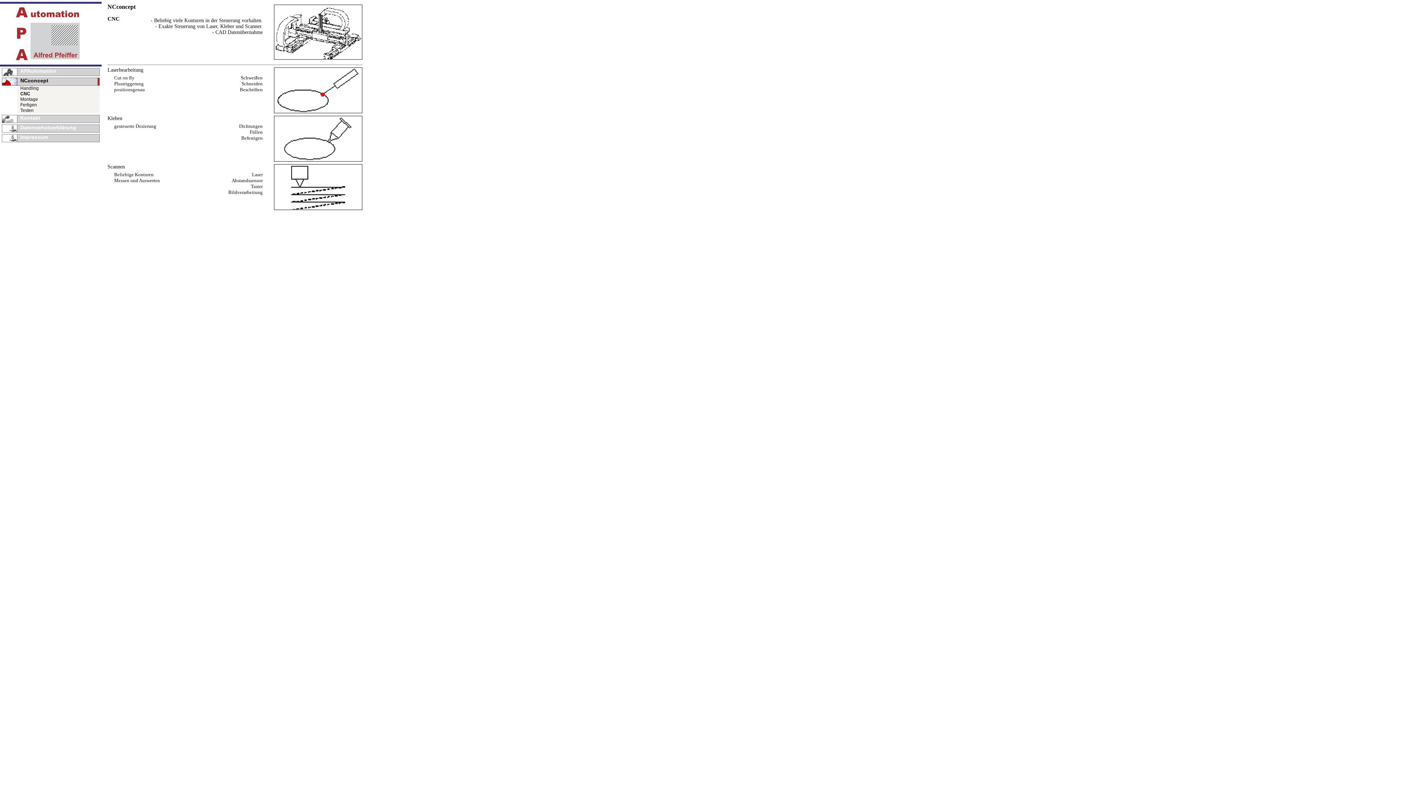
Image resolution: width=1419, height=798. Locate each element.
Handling (29, 88)
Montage (29, 99)
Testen (27, 110)
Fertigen (28, 105)
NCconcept (34, 80)
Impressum (34, 137)
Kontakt (30, 118)
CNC (25, 93)
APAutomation (38, 71)
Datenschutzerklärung (48, 127)
